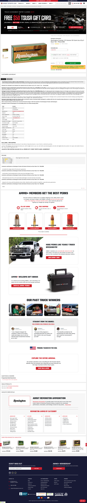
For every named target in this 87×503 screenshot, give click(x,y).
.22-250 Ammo (30, 418)
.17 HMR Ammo (65, 419)
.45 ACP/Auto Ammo (14, 419)
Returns (55, 482)
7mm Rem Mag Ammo (31, 421)
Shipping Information (45, 485)
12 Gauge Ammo (48, 419)
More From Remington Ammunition (11, 437)
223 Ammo (14, 6)
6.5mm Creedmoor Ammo (32, 424)
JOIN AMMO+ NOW (54, 257)
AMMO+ (34, 3)
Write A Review (65, 43)
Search (70, 3)
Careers (29, 489)
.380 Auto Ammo (13, 421)
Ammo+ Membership (45, 480)
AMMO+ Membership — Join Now (43, 0)
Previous (0, 444)
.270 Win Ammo (30, 428)
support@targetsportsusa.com (17, 488)
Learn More (59, 468)
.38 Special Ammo (13, 427)
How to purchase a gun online (70, 480)
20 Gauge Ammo (48, 422)
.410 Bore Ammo (48, 418)
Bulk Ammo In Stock (72, 0)
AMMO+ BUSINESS (42, 3)
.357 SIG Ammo (13, 425)
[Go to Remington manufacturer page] (19, 400)
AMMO (5, 6)
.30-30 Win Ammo (30, 431)
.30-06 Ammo (30, 427)
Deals (50, 3)
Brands (28, 3)
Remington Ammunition (18, 111)
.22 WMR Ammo (65, 421)
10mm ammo (12, 428)
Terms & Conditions (32, 485)
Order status (56, 480)
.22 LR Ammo (65, 418)
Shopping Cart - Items (83, 3)
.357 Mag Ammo (13, 424)
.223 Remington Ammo (31, 419)
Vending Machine (44, 482)
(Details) (68, 54)
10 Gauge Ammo (48, 425)
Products (20, 3)
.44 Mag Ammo (13, 431)
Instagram (10, 473)
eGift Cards (56, 484)
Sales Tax (42, 489)
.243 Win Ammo (30, 422)
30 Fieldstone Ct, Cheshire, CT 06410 (14, 482)
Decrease (57, 63)
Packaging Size (54, 48)
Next (86, 444)
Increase (62, 63)
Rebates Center (44, 484)
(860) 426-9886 (77, 3)
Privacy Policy (30, 487)
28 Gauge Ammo (48, 424)
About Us (30, 484)
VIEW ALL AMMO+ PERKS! (21, 286)
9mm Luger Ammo (13, 418)
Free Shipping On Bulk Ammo (14, 0)
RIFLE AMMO (9, 6)
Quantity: (53, 63)
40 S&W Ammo (13, 422)
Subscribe (36, 468)
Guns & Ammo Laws (68, 482)
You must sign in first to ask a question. (9, 379)
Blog (29, 480)
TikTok (15, 473)
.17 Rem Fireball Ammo (67, 424)
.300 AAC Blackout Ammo (32, 425)
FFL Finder (66, 484)
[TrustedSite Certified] (50, 494)
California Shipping (68, 487)
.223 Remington (16, 117)
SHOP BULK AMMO (43, 368)
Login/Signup (81, 3)
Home (2, 6)
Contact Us (30, 482)
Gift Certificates (44, 487)
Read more (68, 404)
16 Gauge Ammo (48, 421)
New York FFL (66, 485)
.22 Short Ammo (65, 422)
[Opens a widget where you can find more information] (82, 500)
